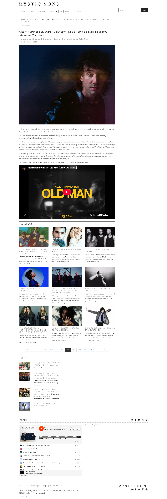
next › (100, 350)
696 (46, 350)
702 (79, 350)
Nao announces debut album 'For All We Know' (66, 329)
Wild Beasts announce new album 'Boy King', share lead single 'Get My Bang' (65, 291)
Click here (22, 162)
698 (57, 350)
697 (51, 350)
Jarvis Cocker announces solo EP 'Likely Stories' (100, 329)
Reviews (41, 11)
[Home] (39, 4)
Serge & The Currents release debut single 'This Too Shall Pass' (46, 375)
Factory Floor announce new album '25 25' (66, 250)
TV (61, 11)
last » (105, 350)
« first (27, 350)
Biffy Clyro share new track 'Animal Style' (98, 250)
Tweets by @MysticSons (92, 425)
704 (90, 350)
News (31, 11)
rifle (27, 497)
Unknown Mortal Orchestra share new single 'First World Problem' (33, 251)
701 (73, 350)
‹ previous (35, 350)
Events (67, 11)
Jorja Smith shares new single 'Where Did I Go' (99, 290)
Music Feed (27, 25)
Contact (77, 11)
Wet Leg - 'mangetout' (46, 403)
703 (85, 350)
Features (52, 11)
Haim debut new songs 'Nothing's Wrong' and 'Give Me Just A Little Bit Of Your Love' (33, 330)
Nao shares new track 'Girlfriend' (29, 290)
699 (62, 350)
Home (22, 11)
